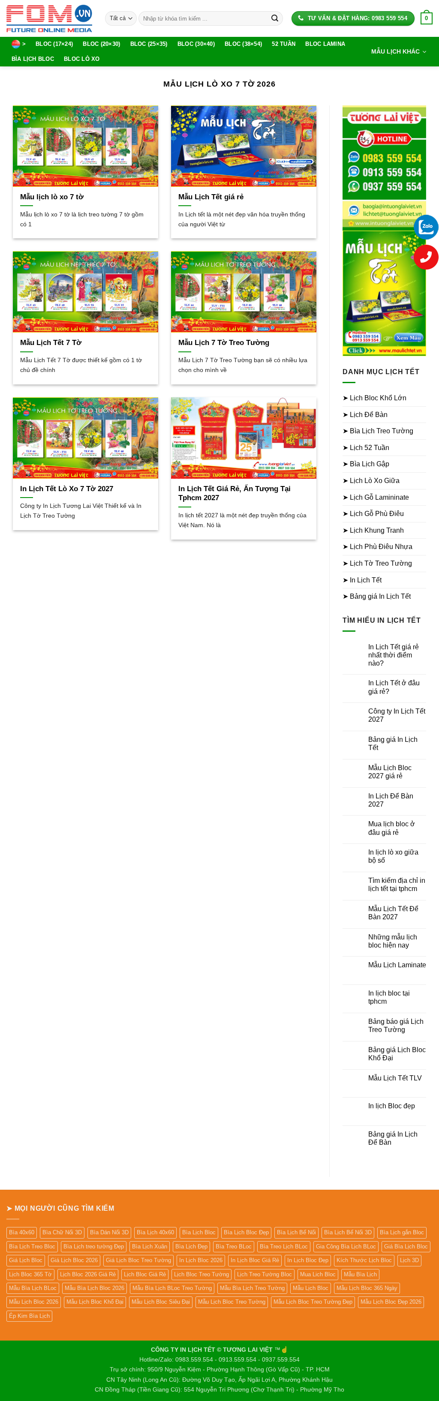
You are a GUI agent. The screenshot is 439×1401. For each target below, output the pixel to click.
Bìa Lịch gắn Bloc (402, 1232)
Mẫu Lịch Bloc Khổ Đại (94, 1302)
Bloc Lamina (325, 44)
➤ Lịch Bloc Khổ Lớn (374, 398)
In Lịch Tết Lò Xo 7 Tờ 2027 (66, 489)
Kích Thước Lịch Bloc (364, 1260)
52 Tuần (283, 44)
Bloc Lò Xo (82, 59)
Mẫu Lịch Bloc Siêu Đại (161, 1302)
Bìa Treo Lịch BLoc (284, 1246)
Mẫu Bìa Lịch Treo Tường (252, 1288)
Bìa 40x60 (21, 1232)
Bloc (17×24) (54, 44)
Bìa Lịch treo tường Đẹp (93, 1246)
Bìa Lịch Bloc (33, 59)
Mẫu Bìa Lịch (360, 1274)
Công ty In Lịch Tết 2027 (396, 715)
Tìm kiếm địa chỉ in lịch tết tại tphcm (396, 884)
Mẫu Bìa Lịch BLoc (33, 1288)
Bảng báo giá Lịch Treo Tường (396, 1025)
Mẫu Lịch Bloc (310, 1288)
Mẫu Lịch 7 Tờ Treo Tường (223, 343)
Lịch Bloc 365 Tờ (30, 1274)
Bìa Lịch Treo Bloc (32, 1246)
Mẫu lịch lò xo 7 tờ (52, 197)
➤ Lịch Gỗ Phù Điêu (373, 513)
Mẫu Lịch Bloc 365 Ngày (367, 1288)
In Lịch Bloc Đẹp (307, 1260)
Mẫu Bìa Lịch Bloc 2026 (94, 1288)
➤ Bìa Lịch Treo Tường (378, 431)
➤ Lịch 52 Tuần (366, 447)
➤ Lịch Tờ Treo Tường (377, 563)
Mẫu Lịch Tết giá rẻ (211, 197)
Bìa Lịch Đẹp (191, 1246)
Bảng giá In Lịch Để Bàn (393, 1138)
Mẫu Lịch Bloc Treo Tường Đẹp (313, 1302)
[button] (427, 18)
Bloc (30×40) (196, 44)
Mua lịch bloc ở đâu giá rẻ (391, 828)
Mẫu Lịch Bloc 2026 (33, 1302)
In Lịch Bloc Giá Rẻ (255, 1260)
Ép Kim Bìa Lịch (29, 1316)
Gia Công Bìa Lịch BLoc (346, 1246)
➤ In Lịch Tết (362, 580)
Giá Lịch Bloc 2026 (74, 1260)
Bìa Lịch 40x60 (155, 1232)
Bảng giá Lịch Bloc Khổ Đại (397, 1054)
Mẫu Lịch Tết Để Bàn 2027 (393, 913)
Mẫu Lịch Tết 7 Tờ (50, 343)
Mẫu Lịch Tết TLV (395, 1078)
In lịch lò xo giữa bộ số (393, 856)
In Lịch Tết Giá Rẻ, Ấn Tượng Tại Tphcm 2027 (234, 493)
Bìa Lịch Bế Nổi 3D (348, 1232)
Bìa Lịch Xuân (149, 1246)
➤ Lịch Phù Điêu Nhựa (377, 546)
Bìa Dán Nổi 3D (109, 1232)
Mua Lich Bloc (318, 1274)
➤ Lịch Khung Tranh (373, 530)
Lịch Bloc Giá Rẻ (145, 1274)
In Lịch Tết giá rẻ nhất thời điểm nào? (393, 655)
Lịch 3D (409, 1260)
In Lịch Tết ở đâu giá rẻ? (394, 687)
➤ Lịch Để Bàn (365, 414)
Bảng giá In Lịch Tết (393, 743)
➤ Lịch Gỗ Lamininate (376, 497)
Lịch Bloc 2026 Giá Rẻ (88, 1274)
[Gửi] (275, 18)
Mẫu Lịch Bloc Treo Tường (231, 1302)
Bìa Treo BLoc (234, 1246)
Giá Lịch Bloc (25, 1260)
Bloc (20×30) (101, 44)
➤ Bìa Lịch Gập (366, 464)
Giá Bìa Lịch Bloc (406, 1246)
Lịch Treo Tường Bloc (264, 1274)
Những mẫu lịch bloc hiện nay (392, 941)
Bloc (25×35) (149, 44)
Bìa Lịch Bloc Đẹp (246, 1232)
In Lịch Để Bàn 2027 (390, 800)
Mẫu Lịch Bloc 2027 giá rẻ (390, 772)
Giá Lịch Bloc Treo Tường (138, 1260)
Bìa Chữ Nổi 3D (62, 1232)
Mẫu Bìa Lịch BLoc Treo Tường (172, 1288)
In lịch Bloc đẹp (391, 1106)
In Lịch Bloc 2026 (201, 1260)
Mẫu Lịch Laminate (397, 965)
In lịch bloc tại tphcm (389, 997)
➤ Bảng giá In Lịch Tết (377, 596)
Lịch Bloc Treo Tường (201, 1274)
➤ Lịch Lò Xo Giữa (371, 480)
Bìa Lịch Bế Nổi (296, 1232)
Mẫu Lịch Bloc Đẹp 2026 (391, 1302)
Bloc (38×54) (243, 44)
